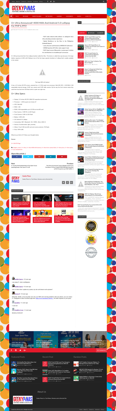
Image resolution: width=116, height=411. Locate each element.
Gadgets (15, 147)
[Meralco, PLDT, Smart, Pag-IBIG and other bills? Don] (46, 347)
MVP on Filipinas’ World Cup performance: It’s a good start (93, 194)
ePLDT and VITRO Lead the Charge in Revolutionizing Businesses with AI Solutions (93, 38)
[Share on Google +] (39, 156)
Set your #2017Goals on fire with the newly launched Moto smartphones (42, 220)
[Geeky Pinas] (23, 8)
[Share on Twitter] (28, 156)
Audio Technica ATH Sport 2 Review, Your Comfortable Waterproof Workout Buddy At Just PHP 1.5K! (93, 97)
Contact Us (23, 1)
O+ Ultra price (60, 147)
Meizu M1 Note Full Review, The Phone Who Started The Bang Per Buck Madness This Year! (94, 183)
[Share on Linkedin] (51, 156)
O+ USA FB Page (16, 143)
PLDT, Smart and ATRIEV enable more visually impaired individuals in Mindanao (94, 146)
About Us (18, 1)
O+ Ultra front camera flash (49, 147)
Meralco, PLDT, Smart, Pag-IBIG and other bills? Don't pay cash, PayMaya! (27, 371)
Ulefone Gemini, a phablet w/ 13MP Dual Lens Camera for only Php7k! (21, 204)
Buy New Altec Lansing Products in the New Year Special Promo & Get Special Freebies (63, 219)
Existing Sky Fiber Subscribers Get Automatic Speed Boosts (21, 344)
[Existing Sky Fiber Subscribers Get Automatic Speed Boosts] (21, 347)
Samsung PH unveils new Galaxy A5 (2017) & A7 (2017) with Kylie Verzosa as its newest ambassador (21, 219)
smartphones (18, 149)
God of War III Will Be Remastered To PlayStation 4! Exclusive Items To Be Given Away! (94, 158)
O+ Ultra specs (69, 147)
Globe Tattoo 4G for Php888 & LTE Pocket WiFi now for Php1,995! (94, 109)
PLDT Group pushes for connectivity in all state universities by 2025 (92, 54)
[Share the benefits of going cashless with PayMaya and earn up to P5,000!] (95, 347)
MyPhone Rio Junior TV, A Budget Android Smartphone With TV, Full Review (94, 121)
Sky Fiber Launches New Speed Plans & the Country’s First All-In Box (27, 378)
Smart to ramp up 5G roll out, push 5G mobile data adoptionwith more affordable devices (93, 71)
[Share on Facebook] (17, 156)
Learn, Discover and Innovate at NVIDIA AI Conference (58, 45)
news (19, 147)
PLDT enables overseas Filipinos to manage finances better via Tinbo (89, 362)
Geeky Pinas (14, 409)
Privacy (41, 1)
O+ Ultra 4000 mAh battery (34, 147)
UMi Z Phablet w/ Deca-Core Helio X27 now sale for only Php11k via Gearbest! (63, 204)
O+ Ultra (23, 147)
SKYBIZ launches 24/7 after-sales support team (56, 48)
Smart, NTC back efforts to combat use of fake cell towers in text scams (95, 46)
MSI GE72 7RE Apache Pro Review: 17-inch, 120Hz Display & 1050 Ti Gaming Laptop (91, 370)
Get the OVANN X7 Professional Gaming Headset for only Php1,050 (41, 204)
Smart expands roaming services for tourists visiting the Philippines (94, 171)
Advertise (30, 1)
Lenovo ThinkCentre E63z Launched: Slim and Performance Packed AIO (94, 134)
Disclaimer (35, 1)
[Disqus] (42, 252)
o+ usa (13, 149)
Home (13, 1)
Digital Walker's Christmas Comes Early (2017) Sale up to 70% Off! (90, 377)
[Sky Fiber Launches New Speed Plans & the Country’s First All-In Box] (70, 347)
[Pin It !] (62, 156)
